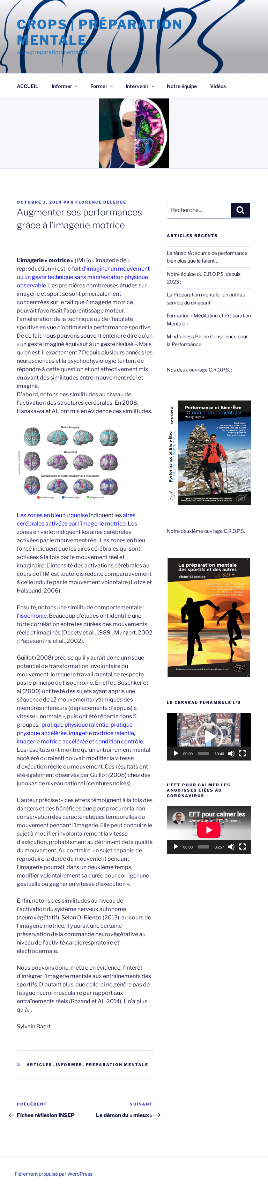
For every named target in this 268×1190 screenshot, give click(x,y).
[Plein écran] (242, 753)
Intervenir (137, 86)
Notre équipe (182, 86)
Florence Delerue (100, 202)
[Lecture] (175, 753)
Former (98, 86)
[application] (209, 737)
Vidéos (218, 86)
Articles (40, 1064)
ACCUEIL (27, 86)
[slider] (203, 753)
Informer (62, 86)
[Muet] (231, 753)
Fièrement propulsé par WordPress (53, 1174)
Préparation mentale (117, 1064)
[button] (209, 737)
